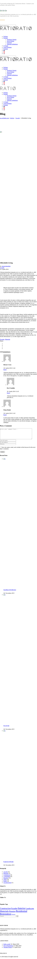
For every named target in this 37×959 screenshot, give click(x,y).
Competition (6, 876)
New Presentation (8, 945)
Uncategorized (7, 882)
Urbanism (13, 914)
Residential (21, 911)
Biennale (5, 873)
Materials (7, 339)
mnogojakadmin (6, 266)
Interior (21, 908)
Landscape (30, 908)
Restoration (5, 913)
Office (5, 879)
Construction (5, 908)
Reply (5, 369)
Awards (17, 118)
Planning (12, 911)
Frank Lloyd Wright (8, 861)
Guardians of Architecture (9, 589)
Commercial (6, 875)
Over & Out (6, 725)
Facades (2, 339)
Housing (5, 878)
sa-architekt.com (4, 118)
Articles (12, 118)
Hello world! (6, 944)
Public (5, 881)
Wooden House (7, 947)
